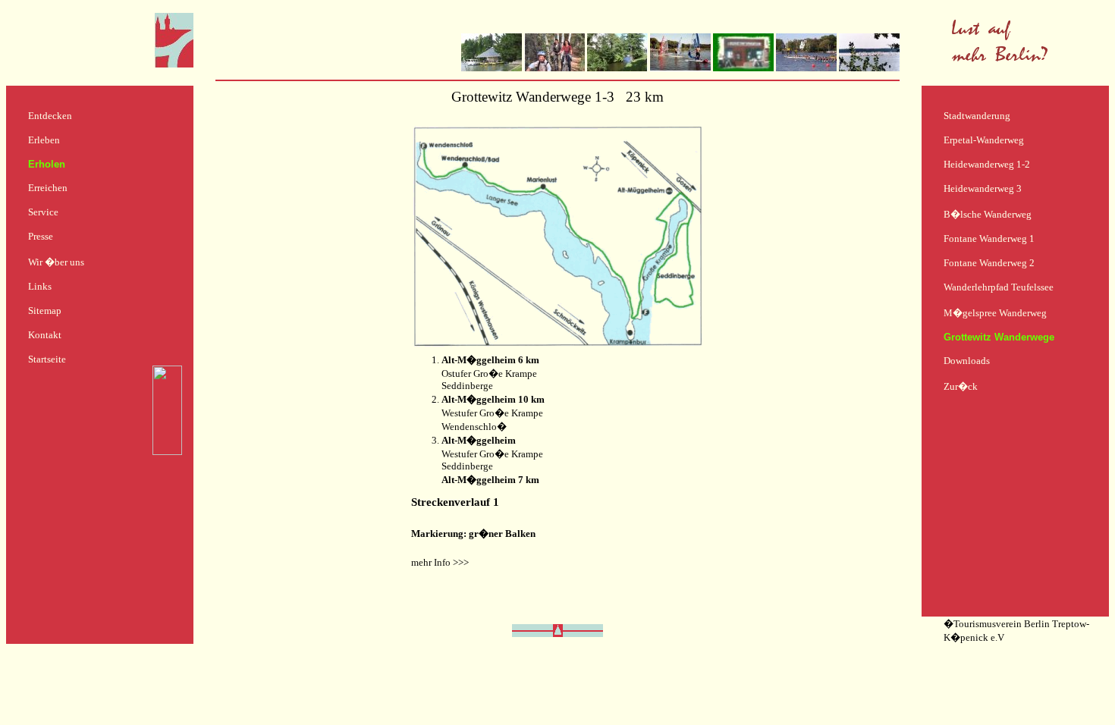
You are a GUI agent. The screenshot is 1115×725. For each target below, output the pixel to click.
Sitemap (44, 310)
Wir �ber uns (56, 262)
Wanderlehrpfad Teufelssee (999, 287)
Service (43, 212)
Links (40, 286)
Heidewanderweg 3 (983, 188)
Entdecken (50, 115)
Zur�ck (961, 386)
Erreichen (48, 187)
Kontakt (44, 335)
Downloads (967, 360)
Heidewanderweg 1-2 (987, 164)
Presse (40, 236)
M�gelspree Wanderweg (995, 313)
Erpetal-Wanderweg (984, 140)
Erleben (44, 140)
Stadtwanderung (977, 115)
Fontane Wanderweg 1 (989, 238)
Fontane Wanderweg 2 (989, 262)
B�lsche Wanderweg (988, 214)
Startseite (47, 359)
